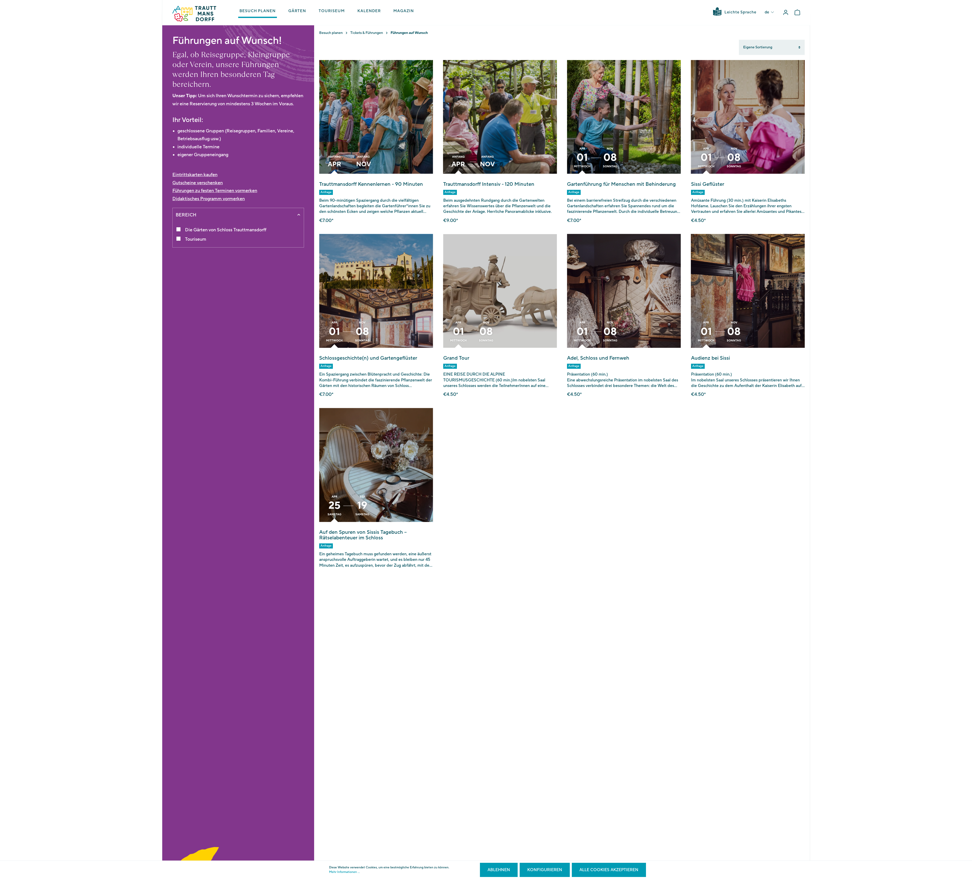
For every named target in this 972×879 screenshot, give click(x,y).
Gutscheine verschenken (197, 183)
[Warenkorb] (797, 12)
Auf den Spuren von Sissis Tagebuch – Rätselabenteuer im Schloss (363, 535)
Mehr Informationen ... (344, 872)
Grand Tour (456, 358)
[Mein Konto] (786, 12)
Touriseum (195, 239)
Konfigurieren (544, 869)
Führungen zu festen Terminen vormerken (214, 191)
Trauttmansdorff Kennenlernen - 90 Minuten (371, 184)
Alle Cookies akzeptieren (608, 869)
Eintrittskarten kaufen (194, 175)
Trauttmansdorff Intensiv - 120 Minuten (488, 184)
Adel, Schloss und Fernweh (598, 358)
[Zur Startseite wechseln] (194, 14)
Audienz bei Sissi (710, 358)
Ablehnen (499, 869)
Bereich (186, 215)
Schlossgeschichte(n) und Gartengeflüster (368, 358)
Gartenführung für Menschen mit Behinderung (621, 184)
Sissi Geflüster (707, 184)
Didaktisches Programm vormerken (208, 199)
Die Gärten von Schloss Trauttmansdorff (225, 230)
